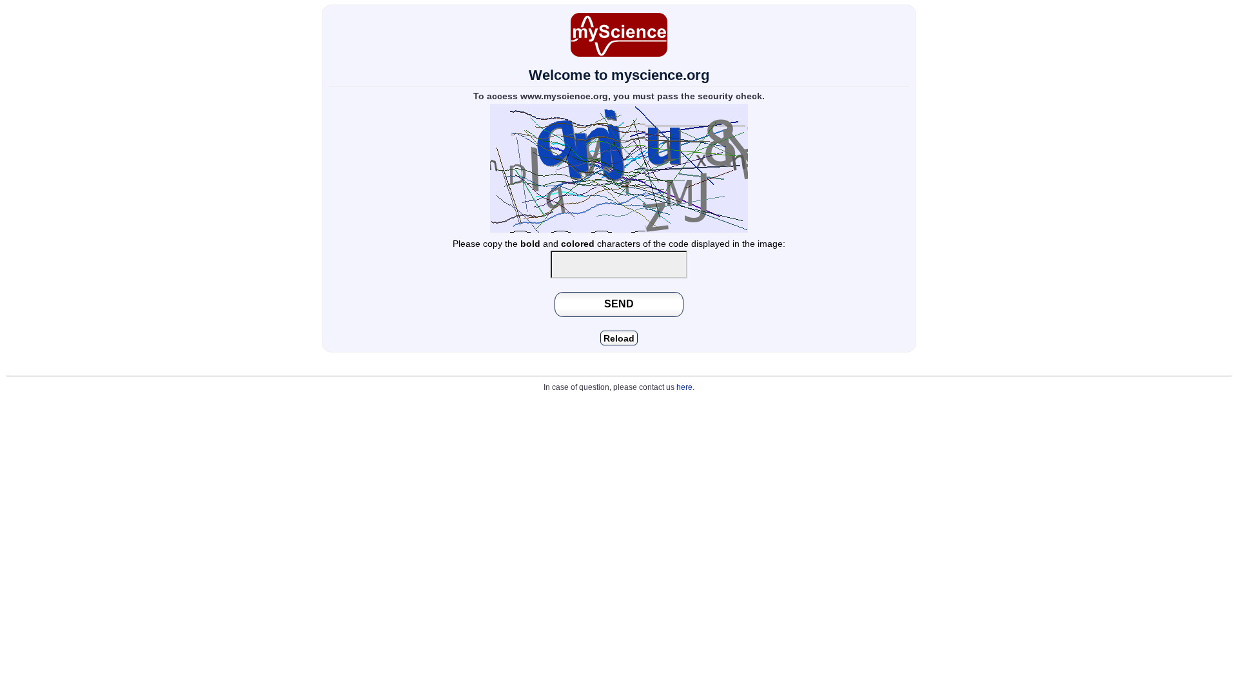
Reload (619, 338)
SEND (619, 303)
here (684, 387)
